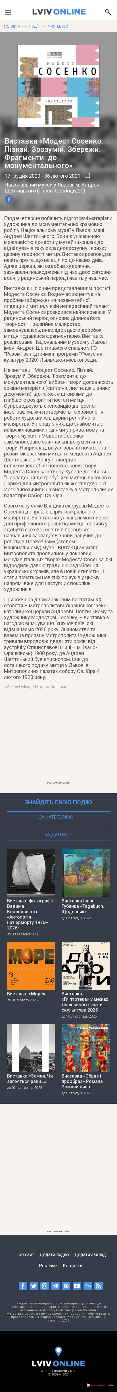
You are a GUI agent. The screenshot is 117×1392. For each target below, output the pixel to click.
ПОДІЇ (33, 26)
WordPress (64, 1317)
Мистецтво (58, 26)
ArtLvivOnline (18, 686)
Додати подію (54, 1254)
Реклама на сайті (58, 783)
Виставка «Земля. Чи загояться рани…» (30, 1078)
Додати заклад (90, 1254)
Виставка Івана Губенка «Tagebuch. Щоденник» (83, 906)
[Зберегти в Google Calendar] (85, 176)
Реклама (48, 1265)
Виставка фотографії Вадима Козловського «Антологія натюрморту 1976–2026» (30, 914)
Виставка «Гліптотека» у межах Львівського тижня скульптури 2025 (85, 1002)
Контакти (72, 1265)
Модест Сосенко (50, 686)
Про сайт (24, 1254)
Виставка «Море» (26, 994)
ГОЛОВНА (12, 26)
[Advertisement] (58, 739)
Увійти (81, 1317)
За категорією (56, 817)
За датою (56, 834)
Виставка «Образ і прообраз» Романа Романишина (82, 1081)
